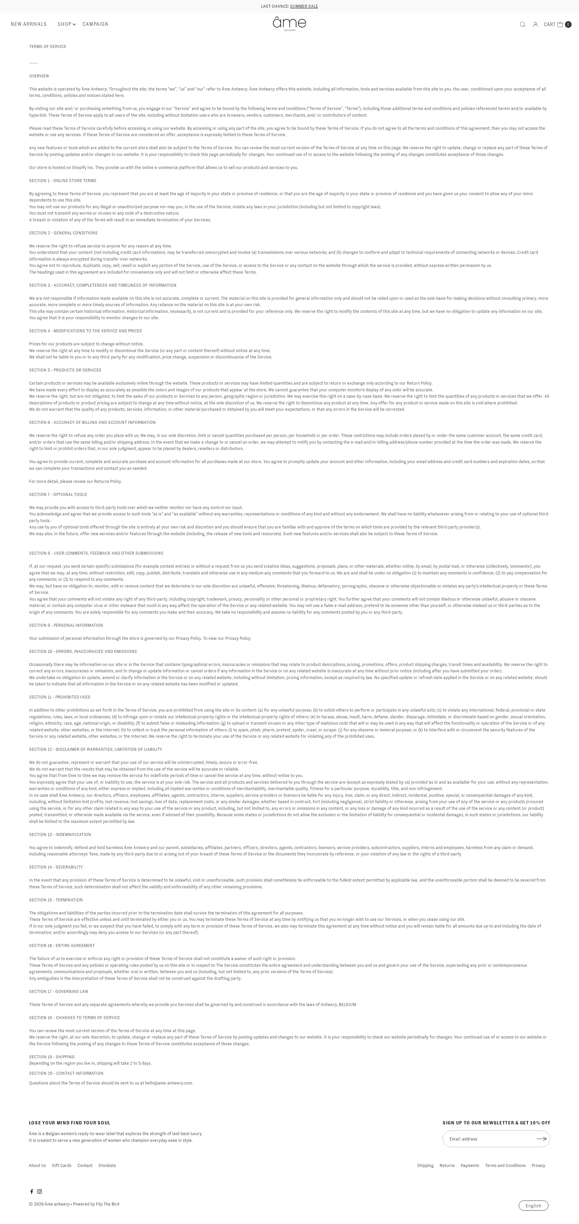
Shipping (425, 1165)
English (533, 1205)
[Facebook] (31, 1192)
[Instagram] (39, 1192)
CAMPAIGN (95, 24)
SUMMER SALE (304, 6)
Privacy (538, 1165)
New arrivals (29, 24)
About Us (37, 1165)
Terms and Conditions (505, 1165)
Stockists (107, 1165)
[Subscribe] (541, 1138)
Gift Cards (61, 1165)
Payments (470, 1165)
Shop (64, 24)
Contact (84, 1165)
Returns (447, 1165)
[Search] (523, 24)
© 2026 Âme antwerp (49, 1204)
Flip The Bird (107, 1204)
